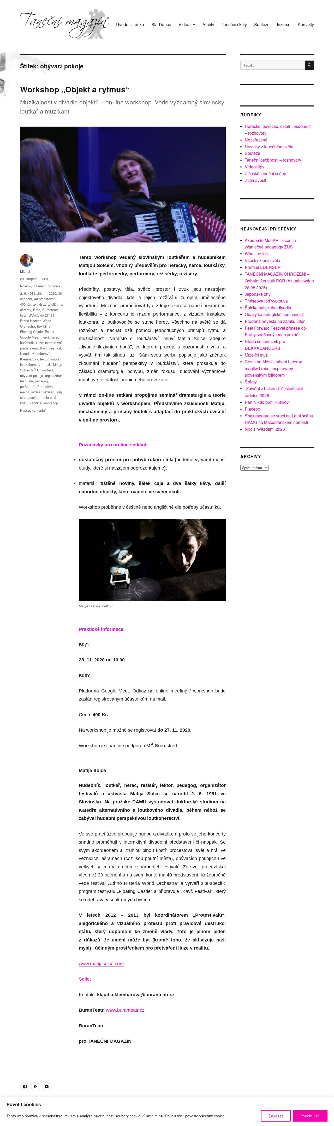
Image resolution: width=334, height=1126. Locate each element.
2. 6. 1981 (27, 293)
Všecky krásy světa (262, 260)
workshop (51, 402)
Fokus (49, 331)
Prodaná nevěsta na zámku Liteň (275, 321)
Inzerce (283, 24)
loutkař (55, 359)
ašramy (25, 309)
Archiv (208, 24)
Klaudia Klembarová (35, 353)
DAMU (33, 315)
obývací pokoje (31, 375)
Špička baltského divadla (268, 308)
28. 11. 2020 (46, 293)
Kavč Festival (50, 348)
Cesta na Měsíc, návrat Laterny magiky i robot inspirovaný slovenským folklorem (273, 368)
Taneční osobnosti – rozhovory (273, 160)
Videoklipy (254, 167)
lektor (44, 359)
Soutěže (262, 24)
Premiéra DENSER (263, 267)
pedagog (41, 380)
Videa (183, 24)
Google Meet (29, 337)
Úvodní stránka (130, 24)
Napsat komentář (33, 410)
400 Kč (25, 304)
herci (45, 337)
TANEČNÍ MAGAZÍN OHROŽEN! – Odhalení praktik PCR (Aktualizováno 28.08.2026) (279, 281)
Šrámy (251, 382)
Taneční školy (234, 24)
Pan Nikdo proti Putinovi (267, 402)
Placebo (252, 409)
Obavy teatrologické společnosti (274, 314)
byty (23, 315)
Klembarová (29, 359)
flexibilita (43, 326)
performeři (27, 386)
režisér (36, 391)
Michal (25, 271)
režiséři (48, 391)
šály (59, 391)
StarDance (161, 24)
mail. (47, 364)
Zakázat (276, 1115)
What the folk (257, 254)
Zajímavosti (255, 180)
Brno (36, 309)
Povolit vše (310, 1115)
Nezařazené (256, 140)
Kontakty (306, 24)
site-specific (29, 397)
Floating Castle (31, 331)
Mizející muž (256, 355)
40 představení (45, 298)
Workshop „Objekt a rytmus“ (74, 89)
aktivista (39, 304)
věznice (35, 402)
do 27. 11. (47, 315)
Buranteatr (50, 309)
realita (24, 391)
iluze (39, 342)
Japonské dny (258, 294)
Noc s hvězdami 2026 (265, 429)
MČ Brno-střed (42, 370)
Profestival (45, 386)
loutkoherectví (30, 364)
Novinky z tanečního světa (40, 285)
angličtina (55, 304)
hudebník (27, 342)
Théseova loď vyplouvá (266, 301)
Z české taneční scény (265, 173)
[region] (167, 1111)
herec (55, 337)
